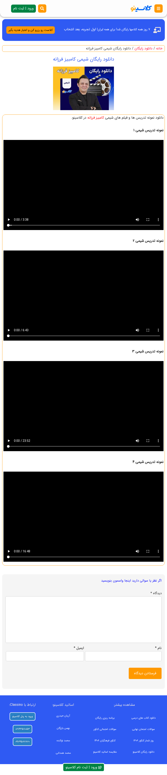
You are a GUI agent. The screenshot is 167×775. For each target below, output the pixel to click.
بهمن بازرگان (63, 728)
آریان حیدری (63, 716)
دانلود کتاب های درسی (143, 718)
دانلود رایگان (143, 48)
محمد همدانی (63, 753)
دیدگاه (156, 593)
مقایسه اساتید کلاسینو (105, 752)
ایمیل (79, 648)
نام (158, 648)
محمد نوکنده (63, 740)
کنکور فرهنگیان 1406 (104, 740)
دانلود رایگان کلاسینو (143, 752)
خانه (159, 48)
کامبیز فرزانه (95, 117)
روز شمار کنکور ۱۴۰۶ (143, 740)
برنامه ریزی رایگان (105, 718)
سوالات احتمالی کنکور (105, 729)
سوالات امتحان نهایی (143, 729)
